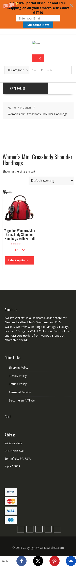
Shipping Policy (18, 367)
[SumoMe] (71, 561)
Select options (18, 260)
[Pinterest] (54, 561)
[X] (38, 561)
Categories (18, 88)
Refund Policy (18, 384)
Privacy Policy (18, 376)
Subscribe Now (38, 25)
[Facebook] (21, 561)
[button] (38, 14)
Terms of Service (20, 392)
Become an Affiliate (22, 400)
